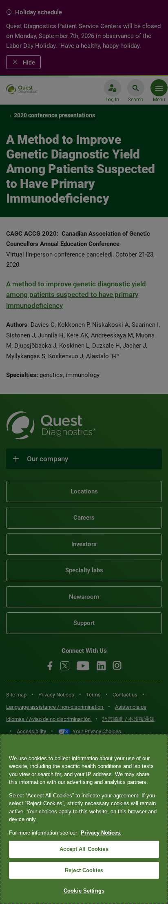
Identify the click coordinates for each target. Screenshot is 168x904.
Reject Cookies (84, 870)
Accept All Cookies (84, 849)
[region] (84, 819)
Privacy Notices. (101, 833)
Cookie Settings (84, 891)
